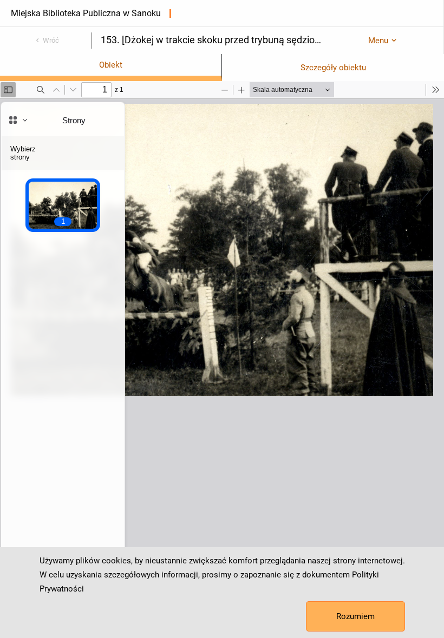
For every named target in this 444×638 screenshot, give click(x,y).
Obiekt (110, 65)
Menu (378, 40)
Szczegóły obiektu (333, 67)
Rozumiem (355, 616)
